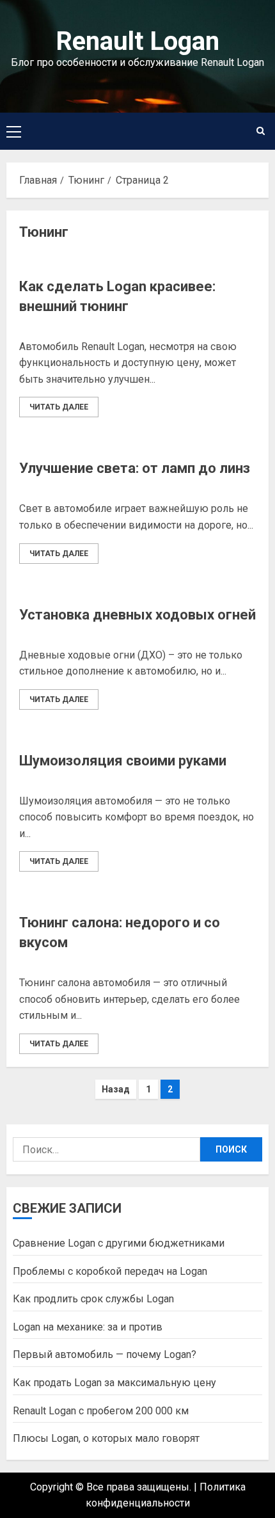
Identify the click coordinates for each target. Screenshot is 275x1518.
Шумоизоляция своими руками (122, 761)
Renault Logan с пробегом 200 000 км (101, 1411)
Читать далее (58, 407)
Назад (116, 1089)
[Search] (261, 130)
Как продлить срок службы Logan (93, 1299)
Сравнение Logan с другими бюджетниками (118, 1243)
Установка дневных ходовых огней (137, 615)
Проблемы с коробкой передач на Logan (110, 1271)
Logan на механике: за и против (87, 1327)
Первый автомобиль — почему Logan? (104, 1354)
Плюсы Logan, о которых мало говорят (106, 1438)
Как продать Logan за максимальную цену (114, 1383)
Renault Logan (137, 41)
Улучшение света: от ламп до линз (134, 468)
